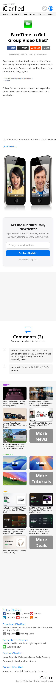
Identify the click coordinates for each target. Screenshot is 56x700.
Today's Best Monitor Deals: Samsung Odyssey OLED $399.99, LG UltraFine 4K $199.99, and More (14, 532)
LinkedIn (11, 617)
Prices (32, 657)
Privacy (50, 681)
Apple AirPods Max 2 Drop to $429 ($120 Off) (14, 551)
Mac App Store (27, 633)
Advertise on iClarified (13, 671)
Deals (38, 657)
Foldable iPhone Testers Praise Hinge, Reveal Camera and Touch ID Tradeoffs (40, 403)
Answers (46, 657)
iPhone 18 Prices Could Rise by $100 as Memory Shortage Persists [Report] (14, 403)
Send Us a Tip (30, 671)
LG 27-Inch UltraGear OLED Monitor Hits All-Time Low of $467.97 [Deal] (40, 510)
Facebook (11, 613)
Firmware (7, 661)
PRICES (41, 14)
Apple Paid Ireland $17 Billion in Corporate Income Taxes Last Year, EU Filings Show (14, 446)
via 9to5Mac (10, 146)
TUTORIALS (16, 14)
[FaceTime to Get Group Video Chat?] (18, 79)
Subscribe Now (14, 646)
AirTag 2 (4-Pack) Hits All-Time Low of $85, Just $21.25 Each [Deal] (14, 510)
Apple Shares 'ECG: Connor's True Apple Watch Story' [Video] (40, 425)
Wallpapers (23, 657)
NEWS (5, 14)
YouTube (24, 617)
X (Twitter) (24, 613)
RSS (35, 617)
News (5, 657)
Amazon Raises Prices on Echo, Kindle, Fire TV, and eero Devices (15, 425)
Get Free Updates (28, 253)
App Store (11, 633)
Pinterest (38, 613)
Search (33, 661)
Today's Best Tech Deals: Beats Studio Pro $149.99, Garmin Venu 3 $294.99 (39, 531)
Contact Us (42, 671)
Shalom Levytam (41, 54)
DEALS (50, 14)
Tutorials (13, 657)
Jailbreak (16, 661)
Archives (25, 661)
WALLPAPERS (29, 14)
